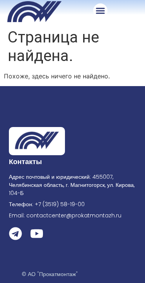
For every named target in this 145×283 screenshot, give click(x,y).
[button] (100, 10)
